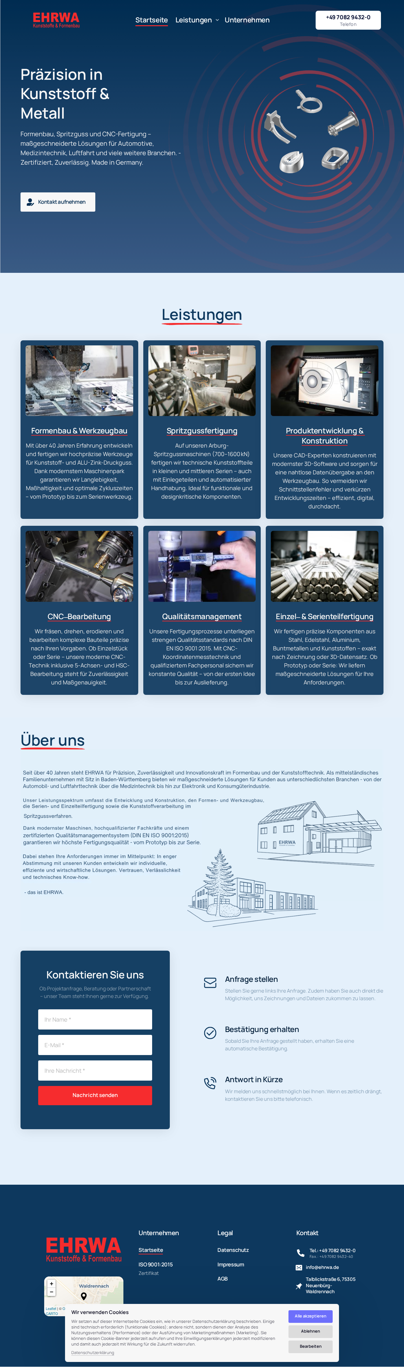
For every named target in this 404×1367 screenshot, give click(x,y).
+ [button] (51, 1283)
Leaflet (51, 1308)
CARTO (52, 1313)
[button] (84, 1296)
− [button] (51, 1291)
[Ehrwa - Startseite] (56, 20)
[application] (84, 1296)
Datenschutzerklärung (92, 1353)
